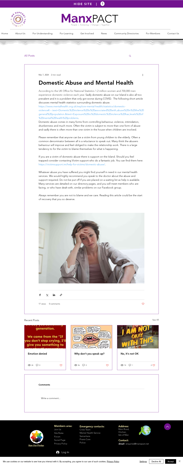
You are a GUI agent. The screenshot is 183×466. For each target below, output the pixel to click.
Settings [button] (143, 461)
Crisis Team (85, 429)
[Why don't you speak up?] (91, 336)
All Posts (29, 55)
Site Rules (58, 433)
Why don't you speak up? (89, 353)
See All (155, 319)
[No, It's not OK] (138, 336)
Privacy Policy (113, 461)
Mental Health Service (90, 432)
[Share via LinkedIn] (54, 295)
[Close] (179, 461)
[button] (20, 33)
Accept (171, 461)
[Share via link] (61, 295)
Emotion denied (37, 353)
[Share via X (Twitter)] (47, 295)
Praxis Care (85, 439)
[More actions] (142, 74)
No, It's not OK (130, 353)
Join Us (57, 429)
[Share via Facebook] (40, 295)
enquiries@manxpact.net (137, 443)
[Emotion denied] (45, 336)
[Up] (167, 426)
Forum (57, 436)
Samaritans (85, 436)
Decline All (156, 461)
